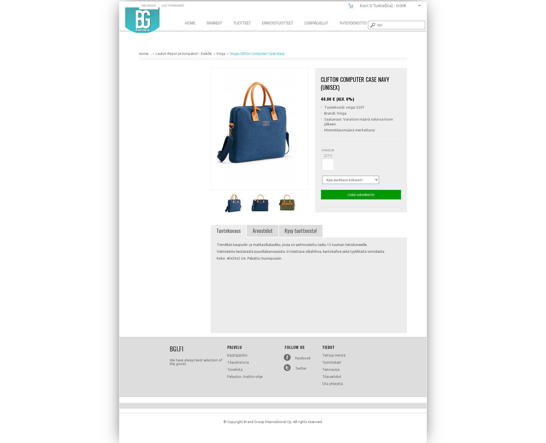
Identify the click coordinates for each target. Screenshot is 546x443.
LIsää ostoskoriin (361, 194)
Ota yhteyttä (332, 384)
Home (190, 23)
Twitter (301, 368)
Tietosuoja (331, 369)
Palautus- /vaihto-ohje (245, 376)
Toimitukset (331, 362)
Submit (372, 25)
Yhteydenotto (353, 23)
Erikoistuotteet (277, 23)
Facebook (303, 358)
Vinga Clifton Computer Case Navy (142, 20)
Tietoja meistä (334, 355)
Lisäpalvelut (316, 23)
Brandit (214, 23)
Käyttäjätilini (237, 355)
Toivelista (235, 369)
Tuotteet (242, 23)
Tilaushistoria (238, 362)
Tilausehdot (331, 376)
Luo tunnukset (173, 5)
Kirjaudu (149, 5)
